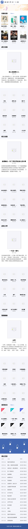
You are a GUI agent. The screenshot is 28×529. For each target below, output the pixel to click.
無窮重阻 (9, 474)
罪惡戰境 (9, 480)
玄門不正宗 (10, 502)
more (12, 13)
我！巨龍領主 (10, 471)
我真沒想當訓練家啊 (12, 517)
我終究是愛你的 (11, 462)
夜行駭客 (9, 505)
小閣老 (9, 511)
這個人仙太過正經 (11, 499)
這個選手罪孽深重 (11, 486)
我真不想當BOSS (11, 514)
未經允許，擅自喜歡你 (12, 468)
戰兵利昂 (9, 495)
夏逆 (8, 508)
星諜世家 (9, 489)
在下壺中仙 (10, 492)
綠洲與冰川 (10, 477)
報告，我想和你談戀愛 (12, 465)
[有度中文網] (2, 2)
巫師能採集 (10, 520)
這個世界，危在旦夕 (12, 483)
